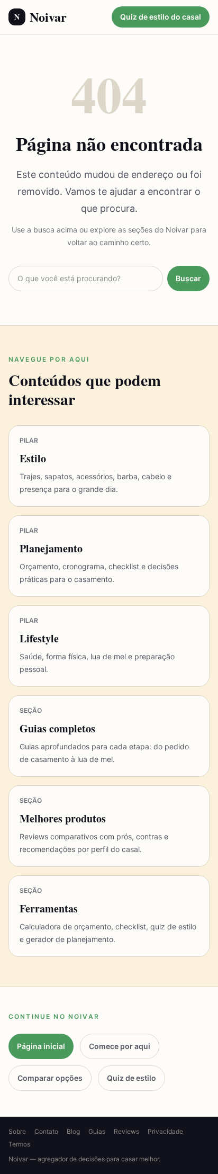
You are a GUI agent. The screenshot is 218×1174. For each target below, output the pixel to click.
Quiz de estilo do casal (160, 16)
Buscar (188, 278)
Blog (73, 1131)
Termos (19, 1144)
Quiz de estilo (131, 1077)
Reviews (126, 1131)
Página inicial (41, 1046)
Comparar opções (50, 1077)
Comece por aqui (119, 1046)
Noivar (40, 16)
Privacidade (165, 1131)
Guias (96, 1131)
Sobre (17, 1131)
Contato (46, 1131)
